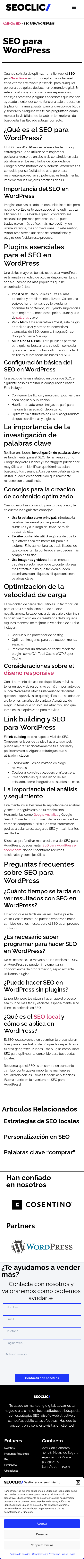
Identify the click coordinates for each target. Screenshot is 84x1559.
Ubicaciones (11, 1470)
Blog (6, 1459)
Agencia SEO (12, 23)
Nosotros (9, 1448)
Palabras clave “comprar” (39, 1152)
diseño (14, 672)
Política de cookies (20, 1554)
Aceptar (42, 1523)
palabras (22, 317)
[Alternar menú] (74, 7)
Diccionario (10, 1465)
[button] (78, 1482)
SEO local (47, 1016)
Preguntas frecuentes (16, 1453)
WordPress (19, 78)
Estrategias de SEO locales (41, 1121)
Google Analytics (46, 814)
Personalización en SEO (37, 1136)
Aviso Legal (68, 1554)
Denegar (42, 1534)
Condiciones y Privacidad (46, 1554)
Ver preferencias (42, 1545)
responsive (39, 672)
